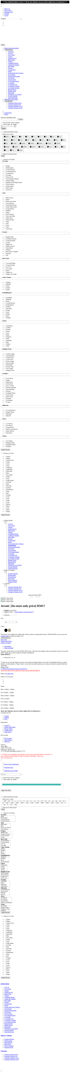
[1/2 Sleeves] (6, 898)
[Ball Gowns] (6, 824)
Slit (7, 255)
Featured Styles (12, 582)
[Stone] (9, 630)
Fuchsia (8, 487)
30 (64, 140)
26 (49, 140)
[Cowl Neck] (5, 881)
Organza (8, 337)
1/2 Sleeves (9, 423)
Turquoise (9, 467)
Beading (8, 299)
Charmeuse (9, 326)
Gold (7, 502)
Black (8, 506)
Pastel (8, 289)
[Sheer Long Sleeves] (6, 902)
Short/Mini (9, 365)
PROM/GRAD (8, 767)
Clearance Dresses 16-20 (15, 592)
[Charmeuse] (4, 865)
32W (33, 147)
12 (60, 137)
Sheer (7, 270)
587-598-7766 (9, 673)
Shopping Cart (8, 12)
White (8, 511)
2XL (20, 150)
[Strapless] (5, 910)
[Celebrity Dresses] (6, 834)
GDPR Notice (8, 730)
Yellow (8, 456)
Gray (7, 508)
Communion (9, 173)
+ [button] (5, 522)
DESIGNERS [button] (8, 520)
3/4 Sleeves (9, 425)
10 (53, 137)
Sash (7, 316)
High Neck (9, 382)
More (57, 1067)
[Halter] (5, 883)
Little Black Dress (11, 205)
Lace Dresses (10, 203)
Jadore (10, 542)
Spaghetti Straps (10, 444)
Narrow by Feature (9, 159)
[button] (11, 48)
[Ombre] (3, 853)
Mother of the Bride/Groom (14, 182)
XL (13, 150)
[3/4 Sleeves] (6, 899)
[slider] (62, 784)
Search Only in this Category (11, 122)
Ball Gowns (9, 198)
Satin (7, 338)
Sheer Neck (9, 396)
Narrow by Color (9, 453)
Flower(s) (9, 308)
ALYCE (10, 524)
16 (14, 140)
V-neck (8, 402)
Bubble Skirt (9, 237)
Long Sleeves (10, 427)
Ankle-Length (10, 354)
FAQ (5, 719)
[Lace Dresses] (6, 829)
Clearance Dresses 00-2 (15, 587)
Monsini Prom (12, 560)
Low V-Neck (10, 386)
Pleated (8, 250)
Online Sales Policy (6, 641)
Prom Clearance (12, 580)
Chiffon (8, 327)
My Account (8, 10)
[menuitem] (36, 9)
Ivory (7, 498)
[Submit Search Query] (21, 774)
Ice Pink (8, 482)
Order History (8, 740)
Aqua (7, 466)
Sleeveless (9, 433)
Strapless (8, 398)
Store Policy (7, 732)
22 (35, 140)
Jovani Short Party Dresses (15, 544)
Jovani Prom (12, 545)
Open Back (9, 248)
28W (16, 147)
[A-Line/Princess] (5, 889)
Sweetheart (9, 400)
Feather (8, 307)
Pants (7, 212)
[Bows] (5, 860)
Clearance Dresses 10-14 (15, 590)
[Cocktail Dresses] (8, 821)
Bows (8, 301)
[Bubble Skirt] (6, 832)
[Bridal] (8, 816)
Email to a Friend (6, 643)
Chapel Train (10, 357)
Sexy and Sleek (10, 216)
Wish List (7, 9)
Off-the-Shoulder (11, 387)
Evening (8, 175)
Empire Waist (10, 412)
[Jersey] (4, 870)
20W (40, 143)
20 (28, 140)
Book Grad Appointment (11, 764)
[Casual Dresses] (8, 819)
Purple (8, 477)
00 (15, 137)
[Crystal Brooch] (5, 862)
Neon (7, 286)
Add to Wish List (5, 638)
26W (7, 147)
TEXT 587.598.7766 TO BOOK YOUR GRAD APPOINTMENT (20, 670)
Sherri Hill (11, 563)
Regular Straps (10, 443)
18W (32, 143)
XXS (42, 147)
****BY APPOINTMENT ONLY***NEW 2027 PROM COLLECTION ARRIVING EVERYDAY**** (35, 2)
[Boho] (6, 826)
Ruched (8, 253)
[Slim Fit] (5, 894)
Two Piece (9, 229)
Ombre (8, 288)
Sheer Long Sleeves (12, 429)
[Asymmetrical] (5, 875)
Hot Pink (8, 486)
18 (21, 140)
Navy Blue (9, 475)
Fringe (8, 310)
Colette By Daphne (13, 535)
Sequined (9, 340)
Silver (8, 509)
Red (7, 493)
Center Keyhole (10, 240)
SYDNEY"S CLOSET (15, 565)
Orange (8, 495)
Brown (8, 504)
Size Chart (4, 639)
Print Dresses (10, 214)
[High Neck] (5, 884)
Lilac (7, 478)
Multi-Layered (10, 246)
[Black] (5, 630)
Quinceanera (9, 186)
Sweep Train (9, 367)
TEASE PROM (12, 567)
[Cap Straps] (5, 906)
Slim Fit (8, 416)
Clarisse (10, 532)
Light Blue (9, 469)
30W (25, 147)
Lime (7, 464)
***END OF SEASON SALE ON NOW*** (14, 669)
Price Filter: (7, 124)
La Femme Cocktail (13, 557)
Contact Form (5, 636)
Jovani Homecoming (14, 547)
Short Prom (11, 578)
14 (7, 140)
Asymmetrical (10, 356)
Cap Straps (9, 441)
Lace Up (8, 267)
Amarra (10, 527)
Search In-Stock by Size (11, 132)
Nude (7, 500)
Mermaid (8, 414)
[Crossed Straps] (5, 842)
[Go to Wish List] (3, 4)
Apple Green (10, 460)
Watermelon (9, 489)
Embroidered (10, 305)
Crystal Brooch (10, 303)
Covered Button (10, 263)
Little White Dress (11, 207)
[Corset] (6, 837)
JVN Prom (11, 549)
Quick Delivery (28, 612)
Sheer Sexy (9, 218)
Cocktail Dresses (11, 171)
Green (8, 462)
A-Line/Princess (10, 410)
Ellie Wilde (11, 537)
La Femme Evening (13, 558)
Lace (7, 312)
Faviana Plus (11, 540)
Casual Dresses (10, 169)
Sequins (8, 317)
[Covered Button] (5, 841)
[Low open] (5, 845)
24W (58, 143)
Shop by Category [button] (9, 570)
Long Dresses (10, 209)
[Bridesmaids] (8, 818)
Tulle (7, 346)
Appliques (9, 297)
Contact (6, 716)
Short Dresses (10, 220)
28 (57, 140)
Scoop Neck (9, 395)
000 (7, 137)
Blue (7, 473)
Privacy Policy (8, 729)
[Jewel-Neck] (5, 886)
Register (6, 14)
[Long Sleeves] (6, 901)
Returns (6, 717)
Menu (2, 45)
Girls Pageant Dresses (12, 179)
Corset (8, 242)
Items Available (8, 648)
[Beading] (5, 858)
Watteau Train (10, 370)
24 (42, 140)
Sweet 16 (9, 190)
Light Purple (9, 480)
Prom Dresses (10, 184)
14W (14, 143)
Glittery (8, 282)
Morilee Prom (12, 562)
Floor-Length (10, 361)
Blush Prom (11, 530)
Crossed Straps (10, 265)
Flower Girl (9, 177)
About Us (7, 725)
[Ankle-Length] (5, 873)
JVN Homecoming (13, 552)
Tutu (7, 227)
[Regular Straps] (5, 907)
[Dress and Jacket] (6, 827)
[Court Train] (5, 878)
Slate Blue (9, 471)
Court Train (9, 359)
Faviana (10, 539)
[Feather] (4, 868)
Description (7, 646)
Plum (7, 491)
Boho (7, 199)
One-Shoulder (10, 389)
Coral (7, 497)
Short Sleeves (10, 431)
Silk (7, 342)
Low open (9, 269)
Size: (2, 618)
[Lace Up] (5, 844)
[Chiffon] (4, 867)
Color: (2, 626)
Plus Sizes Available (12, 251)
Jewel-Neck (9, 384)
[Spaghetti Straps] (5, 909)
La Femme (11, 553)
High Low (9, 244)
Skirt (7, 221)
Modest (8, 210)
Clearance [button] (7, 583)
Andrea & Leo (12, 529)
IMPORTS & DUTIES (11, 771)
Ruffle (8, 314)
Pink (7, 484)
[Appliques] (5, 857)
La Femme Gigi (12, 555)
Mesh (7, 335)
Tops (7, 225)
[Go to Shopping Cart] (1, 4)
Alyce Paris (11, 525)
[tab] (36, 544)
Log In (6, 15)
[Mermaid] (5, 893)
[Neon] (3, 852)
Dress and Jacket (11, 201)
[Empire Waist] (5, 891)
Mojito (8, 458)
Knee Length (10, 363)
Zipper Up (9, 272)
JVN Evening (12, 550)
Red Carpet (9, 188)
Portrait (8, 391)
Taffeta (8, 344)
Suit (7, 223)
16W (23, 143)
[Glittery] (3, 849)
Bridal (8, 166)
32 (7, 143)
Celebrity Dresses (11, 239)
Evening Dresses (13, 573)
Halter (8, 380)
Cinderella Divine (13, 534)
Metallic (8, 284)
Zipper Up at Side (11, 274)
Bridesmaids (9, 168)
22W (49, 143)
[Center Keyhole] (6, 836)
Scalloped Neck (10, 393)
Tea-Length (9, 368)
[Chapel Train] (5, 876)
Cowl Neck (9, 378)
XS (50, 147)
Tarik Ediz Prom (13, 568)
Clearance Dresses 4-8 (14, 588)
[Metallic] (3, 850)
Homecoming (10, 180)
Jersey (8, 331)
